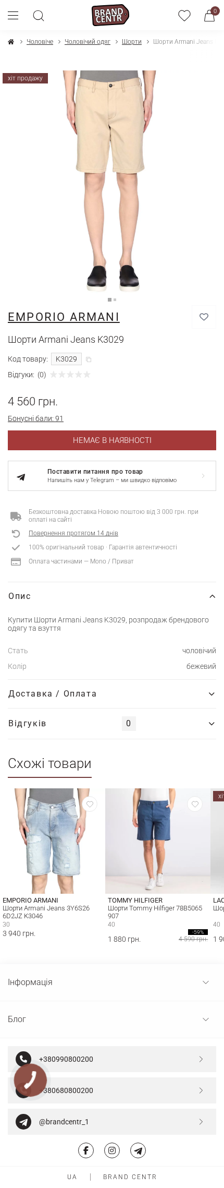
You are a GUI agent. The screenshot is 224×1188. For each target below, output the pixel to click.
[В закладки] (204, 317)
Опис (19, 596)
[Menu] (17, 15)
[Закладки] (184, 15)
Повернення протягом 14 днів (73, 533)
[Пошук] (38, 15)
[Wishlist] (89, 804)
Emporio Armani (64, 316)
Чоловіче (40, 41)
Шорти (132, 41)
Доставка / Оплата (52, 694)
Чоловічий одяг (87, 41)
